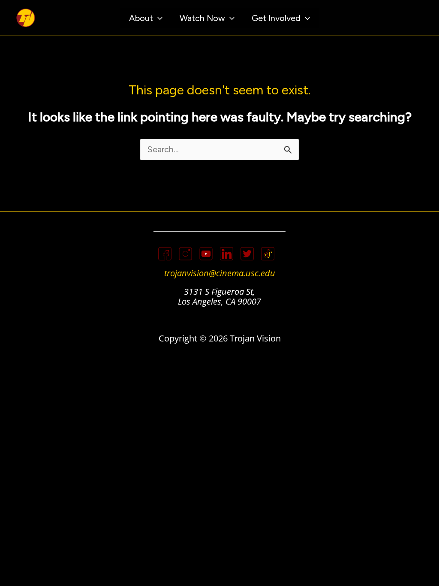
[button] (157, 18)
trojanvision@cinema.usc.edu (219, 273)
